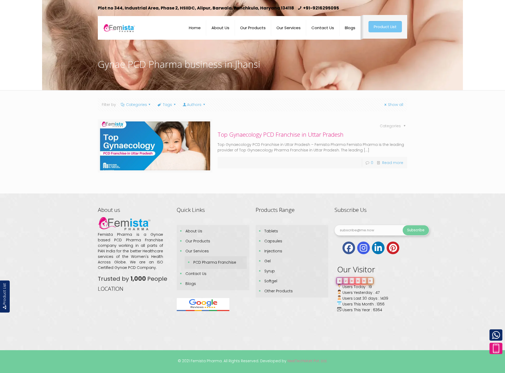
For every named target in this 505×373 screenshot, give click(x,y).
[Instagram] (363, 248)
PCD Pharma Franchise (214, 262)
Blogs (190, 283)
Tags (167, 104)
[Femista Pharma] (119, 24)
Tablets (271, 231)
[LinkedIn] (378, 248)
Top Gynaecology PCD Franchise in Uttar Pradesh (281, 134)
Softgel (270, 281)
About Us (193, 231)
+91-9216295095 (321, 8)
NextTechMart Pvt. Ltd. (306, 361)
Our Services (197, 251)
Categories (136, 104)
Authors (194, 104)
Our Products (197, 241)
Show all (395, 104)
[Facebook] (348, 248)
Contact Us (195, 273)
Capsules (273, 241)
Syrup (269, 271)
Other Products (278, 291)
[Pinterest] (393, 248)
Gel (267, 261)
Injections (273, 251)
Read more (392, 162)
